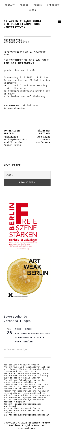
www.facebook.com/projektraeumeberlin (26, 415)
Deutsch (8, 402)
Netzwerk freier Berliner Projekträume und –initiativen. (29, 425)
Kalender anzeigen (16, 349)
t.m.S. (31, 70)
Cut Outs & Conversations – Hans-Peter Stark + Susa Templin (32, 337)
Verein (38, 5)
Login (32, 10)
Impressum (53, 5)
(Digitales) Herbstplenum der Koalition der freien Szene (15, 138)
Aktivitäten (13, 40)
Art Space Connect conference (43, 136)
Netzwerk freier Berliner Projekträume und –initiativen (23, 24)
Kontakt (10, 5)
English (20, 402)
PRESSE (24, 5)
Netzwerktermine (16, 42)
